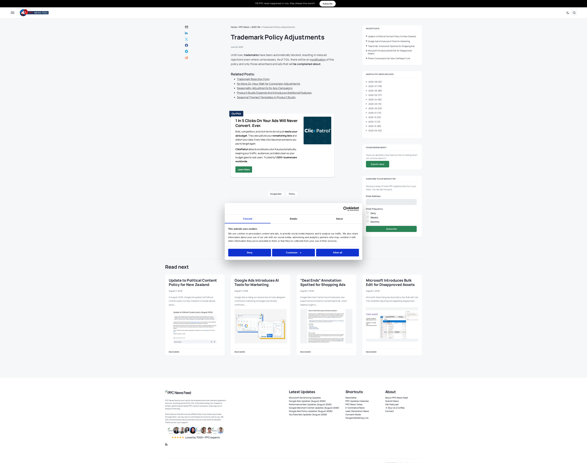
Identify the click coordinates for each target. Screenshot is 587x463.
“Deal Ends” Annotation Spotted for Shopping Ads (391, 46)
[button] (12, 12)
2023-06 (255, 27)
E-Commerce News (355, 408)
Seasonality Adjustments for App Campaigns (264, 88)
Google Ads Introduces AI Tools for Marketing (389, 41)
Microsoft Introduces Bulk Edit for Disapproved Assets (390, 52)
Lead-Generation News (357, 411)
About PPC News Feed (396, 398)
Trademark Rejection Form (253, 79)
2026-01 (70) (374, 112)
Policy (292, 193)
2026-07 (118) (375, 86)
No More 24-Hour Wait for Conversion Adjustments (268, 83)
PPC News (244, 27)
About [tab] (339, 218)
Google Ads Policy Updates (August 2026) (311, 411)
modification (318, 59)
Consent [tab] (247, 218)
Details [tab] (293, 218)
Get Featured (392, 404)
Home (234, 27)
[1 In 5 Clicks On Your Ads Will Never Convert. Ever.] (317, 131)
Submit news (377, 164)
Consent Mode (353, 414)
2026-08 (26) (375, 81)
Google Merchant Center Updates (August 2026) (314, 408)
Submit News (392, 401)
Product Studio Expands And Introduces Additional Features (274, 92)
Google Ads (276, 193)
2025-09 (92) (375, 130)
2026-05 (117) (375, 95)
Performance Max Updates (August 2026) (310, 404)
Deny (249, 252)
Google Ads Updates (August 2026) (307, 401)
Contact (389, 411)
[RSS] (166, 444)
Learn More (244, 169)
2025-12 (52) (374, 117)
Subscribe (391, 228)
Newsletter (351, 398)
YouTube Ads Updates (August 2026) (308, 414)
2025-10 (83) (374, 126)
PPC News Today (354, 404)
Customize (291, 252)
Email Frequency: (375, 208)
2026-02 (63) (375, 108)
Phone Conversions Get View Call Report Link (389, 58)
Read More (174, 352)
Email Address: (373, 196)
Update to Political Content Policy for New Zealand (392, 36)
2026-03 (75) (375, 103)
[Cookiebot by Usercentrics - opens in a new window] (345, 209)
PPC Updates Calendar (357, 401)
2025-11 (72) (374, 121)
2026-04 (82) (375, 99)
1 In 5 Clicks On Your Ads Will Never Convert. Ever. (266, 123)
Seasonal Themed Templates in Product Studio (266, 97)
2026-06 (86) (375, 90)
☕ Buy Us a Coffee (394, 408)
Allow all (337, 252)
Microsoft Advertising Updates (305, 398)
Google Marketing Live (356, 418)
